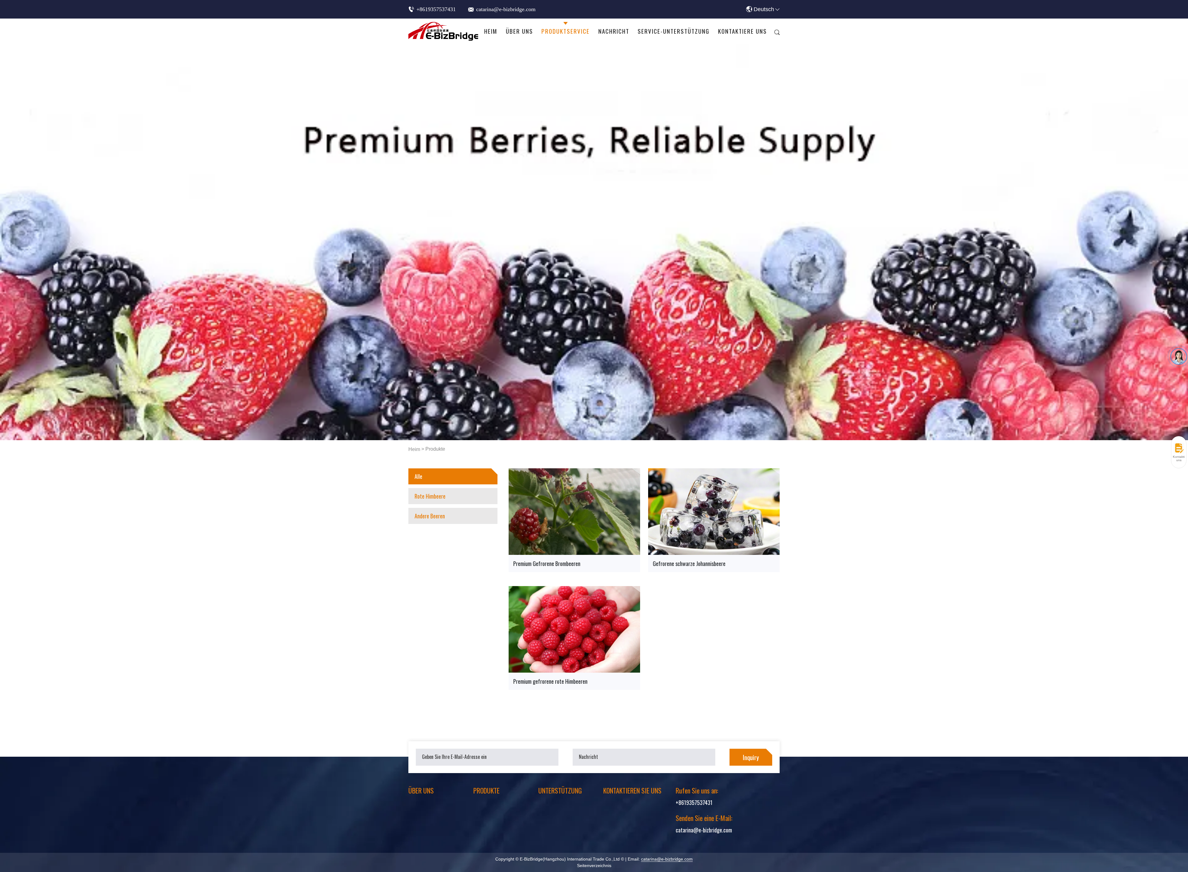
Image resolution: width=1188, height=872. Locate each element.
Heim (490, 31)
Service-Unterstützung (673, 31)
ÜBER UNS (421, 790)
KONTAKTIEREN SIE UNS (632, 790)
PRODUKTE (486, 790)
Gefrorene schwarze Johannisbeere (689, 563)
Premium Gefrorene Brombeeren (546, 563)
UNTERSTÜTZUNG (560, 790)
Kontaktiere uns (742, 31)
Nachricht (613, 31)
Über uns (519, 31)
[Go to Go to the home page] (443, 30)
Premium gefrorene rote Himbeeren (550, 681)
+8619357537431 (436, 9)
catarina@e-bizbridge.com (506, 9)
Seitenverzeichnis (594, 865)
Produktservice (565, 31)
